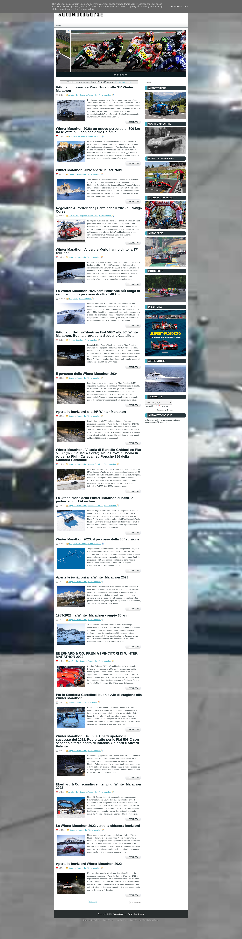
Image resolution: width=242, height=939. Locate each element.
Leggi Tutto (133, 122)
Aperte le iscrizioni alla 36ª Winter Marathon (91, 411)
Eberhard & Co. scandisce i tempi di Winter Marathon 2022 (98, 786)
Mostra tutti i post (123, 82)
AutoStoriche (73, 95)
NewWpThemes (96, 920)
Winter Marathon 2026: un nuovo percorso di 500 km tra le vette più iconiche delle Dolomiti (98, 130)
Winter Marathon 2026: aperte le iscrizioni (89, 170)
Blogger (170, 410)
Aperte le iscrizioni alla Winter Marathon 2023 (92, 577)
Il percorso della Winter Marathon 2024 (87, 373)
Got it (187, 6)
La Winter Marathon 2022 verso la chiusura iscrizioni (98, 825)
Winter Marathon (105, 95)
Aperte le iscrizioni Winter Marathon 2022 (89, 863)
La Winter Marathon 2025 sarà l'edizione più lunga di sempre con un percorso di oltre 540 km (98, 292)
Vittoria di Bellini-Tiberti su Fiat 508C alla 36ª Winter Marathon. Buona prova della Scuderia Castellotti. (97, 334)
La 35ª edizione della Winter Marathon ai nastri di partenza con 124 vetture (95, 499)
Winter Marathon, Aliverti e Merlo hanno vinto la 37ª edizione (97, 251)
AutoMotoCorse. (120, 914)
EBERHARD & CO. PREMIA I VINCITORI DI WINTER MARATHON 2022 (97, 655)
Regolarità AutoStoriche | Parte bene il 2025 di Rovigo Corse (99, 209)
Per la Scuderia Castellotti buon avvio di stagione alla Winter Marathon (99, 696)
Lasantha (119, 920)
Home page (93, 902)
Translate (164, 406)
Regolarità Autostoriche (89, 95)
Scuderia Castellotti (76, 340)
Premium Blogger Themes (132, 920)
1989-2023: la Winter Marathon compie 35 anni (92, 615)
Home (58, 26)
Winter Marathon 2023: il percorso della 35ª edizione (97, 539)
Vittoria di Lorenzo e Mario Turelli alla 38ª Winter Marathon (94, 89)
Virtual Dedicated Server (150, 920)
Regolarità (73, 299)
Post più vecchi (135, 902)
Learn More (176, 6)
